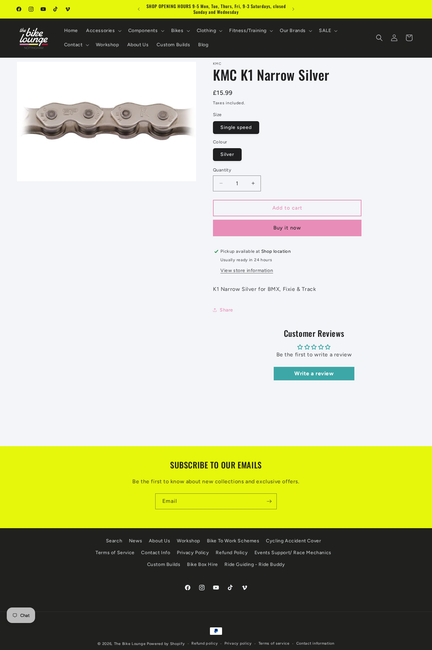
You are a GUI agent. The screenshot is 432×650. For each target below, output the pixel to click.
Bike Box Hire (202, 564)
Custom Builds (164, 564)
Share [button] (226, 310)
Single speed (236, 127)
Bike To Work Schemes (233, 541)
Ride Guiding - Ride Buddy (254, 564)
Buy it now (287, 228)
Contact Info (155, 553)
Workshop (188, 541)
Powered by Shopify (166, 644)
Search (114, 541)
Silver (227, 154)
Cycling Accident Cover (293, 541)
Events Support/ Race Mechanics (292, 553)
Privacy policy (238, 643)
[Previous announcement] (138, 9)
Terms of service (274, 643)
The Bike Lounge (130, 644)
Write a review (313, 373)
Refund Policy (232, 553)
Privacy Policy (193, 553)
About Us (159, 541)
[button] (103, 31)
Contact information (315, 643)
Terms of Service (115, 553)
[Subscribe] (269, 501)
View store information (246, 270)
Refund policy (204, 643)
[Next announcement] (293, 9)
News (135, 541)
